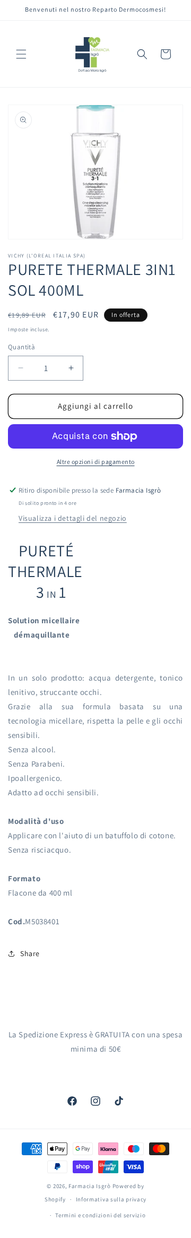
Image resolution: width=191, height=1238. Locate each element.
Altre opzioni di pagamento (96, 462)
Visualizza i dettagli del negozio (73, 518)
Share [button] (30, 953)
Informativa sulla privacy (111, 1199)
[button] (21, 54)
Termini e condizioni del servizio (100, 1215)
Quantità (21, 346)
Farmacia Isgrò (89, 1186)
